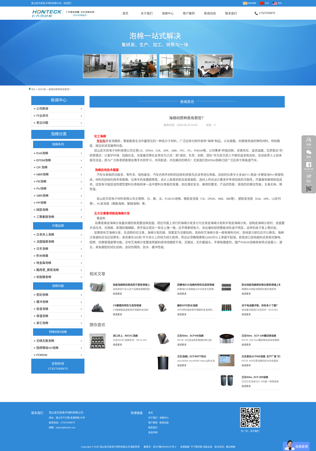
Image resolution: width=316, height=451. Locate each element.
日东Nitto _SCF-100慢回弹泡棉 (259, 335)
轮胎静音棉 (43, 277)
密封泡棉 (42, 294)
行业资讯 (42, 115)
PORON (41, 355)
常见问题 (42, 89)
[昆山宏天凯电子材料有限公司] (63, 12)
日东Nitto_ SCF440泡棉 (190, 335)
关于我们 (147, 13)
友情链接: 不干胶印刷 (191, 446)
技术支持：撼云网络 (224, 446)
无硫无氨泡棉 (45, 340)
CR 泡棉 (41, 167)
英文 (280, 3)
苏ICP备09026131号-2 (165, 446)
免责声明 (153, 432)
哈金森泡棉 (43, 263)
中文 (267, 3)
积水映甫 (42, 255)
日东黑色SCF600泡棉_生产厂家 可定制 (263, 356)
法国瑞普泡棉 (45, 241)
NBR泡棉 (42, 174)
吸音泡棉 (42, 309)
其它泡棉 (42, 323)
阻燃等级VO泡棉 (47, 348)
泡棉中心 (168, 13)
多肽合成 (207, 446)
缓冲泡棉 (42, 302)
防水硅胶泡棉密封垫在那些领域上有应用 (264, 284)
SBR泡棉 (42, 195)
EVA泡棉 (42, 153)
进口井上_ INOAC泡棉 (125, 335)
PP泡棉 (41, 202)
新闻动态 (210, 13)
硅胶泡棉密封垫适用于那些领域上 (131, 284)
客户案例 (189, 13)
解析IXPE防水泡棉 (187, 305)
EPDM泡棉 (43, 160)
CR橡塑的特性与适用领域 (127, 305)
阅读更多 (117, 293)
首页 (125, 13)
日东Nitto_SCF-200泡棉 (255, 377)
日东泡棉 (42, 248)
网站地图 (252, 3)
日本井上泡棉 (45, 234)
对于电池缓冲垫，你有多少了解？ (260, 305)
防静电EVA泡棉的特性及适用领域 (195, 284)
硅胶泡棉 (42, 209)
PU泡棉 (41, 188)
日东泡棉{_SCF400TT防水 (191, 356)
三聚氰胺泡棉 (45, 217)
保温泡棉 (42, 316)
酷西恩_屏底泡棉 (47, 270)
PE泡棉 (41, 181)
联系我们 (231, 13)
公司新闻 (42, 108)
